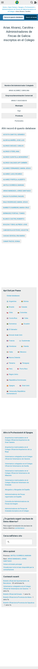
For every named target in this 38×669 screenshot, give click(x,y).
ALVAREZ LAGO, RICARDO (12, 174)
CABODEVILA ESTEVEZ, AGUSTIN (15, 230)
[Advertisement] (19, 62)
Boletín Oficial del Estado (12, 594)
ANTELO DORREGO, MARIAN (13, 185)
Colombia (23, 312)
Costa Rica (13, 318)
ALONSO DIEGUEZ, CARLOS (13, 146)
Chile (11, 312)
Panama (12, 363)
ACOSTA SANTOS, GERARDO (14, 134)
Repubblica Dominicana (17, 380)
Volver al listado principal (12, 564)
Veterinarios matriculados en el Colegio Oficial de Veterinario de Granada (17, 482)
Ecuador (27, 324)
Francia (11, 341)
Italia (11, 352)
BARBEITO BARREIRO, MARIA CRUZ (16, 208)
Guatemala (26, 341)
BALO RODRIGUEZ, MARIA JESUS (15, 202)
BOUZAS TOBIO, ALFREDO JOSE (15, 224)
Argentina (12, 301)
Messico (23, 352)
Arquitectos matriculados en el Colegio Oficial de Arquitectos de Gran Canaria (17, 440)
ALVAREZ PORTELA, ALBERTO (14, 179)
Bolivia (26, 301)
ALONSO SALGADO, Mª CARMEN (15, 163)
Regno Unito (13, 374)
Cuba (26, 318)
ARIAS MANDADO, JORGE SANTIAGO (17, 191)
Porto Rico (23, 369)
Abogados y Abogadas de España (17, 490)
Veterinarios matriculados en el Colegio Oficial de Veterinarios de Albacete (17, 473)
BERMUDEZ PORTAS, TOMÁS (14, 213)
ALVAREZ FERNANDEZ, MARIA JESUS (17, 168)
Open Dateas (12, 7)
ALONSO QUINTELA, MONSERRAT (15, 157)
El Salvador (13, 329)
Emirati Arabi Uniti (15, 335)
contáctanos (19, 528)
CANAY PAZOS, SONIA (11, 241)
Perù (10, 369)
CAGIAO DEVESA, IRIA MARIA (14, 236)
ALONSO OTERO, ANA (11, 151)
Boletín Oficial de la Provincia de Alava (17, 597)
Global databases (13, 296)
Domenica (12, 324)
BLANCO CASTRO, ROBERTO (13, 219)
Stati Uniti (25, 386)
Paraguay (25, 363)
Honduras (12, 346)
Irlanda (26, 346)
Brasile (11, 307)
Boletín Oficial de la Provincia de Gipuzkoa (18, 603)
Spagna (20, 7)
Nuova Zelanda (14, 357)
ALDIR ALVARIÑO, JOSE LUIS (13, 140)
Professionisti (29, 7)
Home (5, 7)
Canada (24, 307)
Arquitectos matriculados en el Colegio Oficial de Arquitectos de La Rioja (18, 449)
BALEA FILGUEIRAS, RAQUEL (13, 196)
